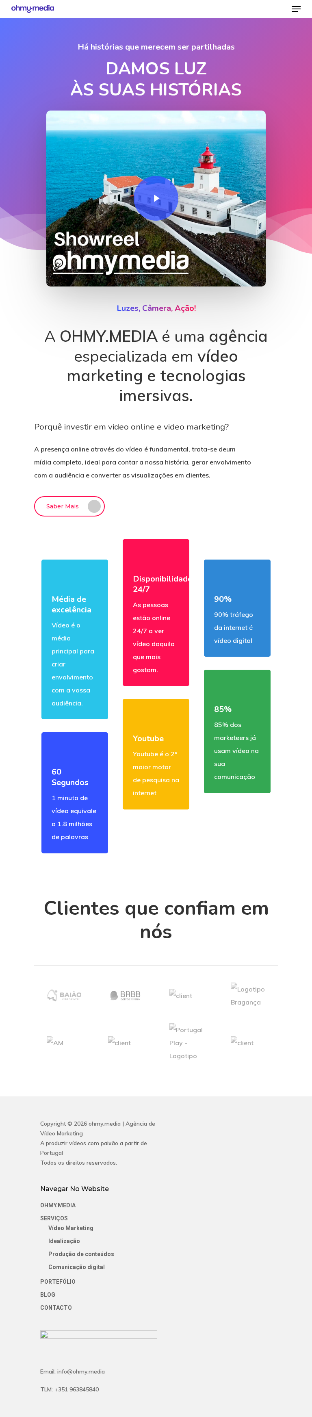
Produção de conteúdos (81, 1254)
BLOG (47, 1294)
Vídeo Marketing (70, 1228)
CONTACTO (56, 1307)
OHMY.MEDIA (58, 1205)
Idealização (64, 1241)
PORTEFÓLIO (58, 1281)
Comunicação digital (76, 1267)
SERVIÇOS (54, 1218)
